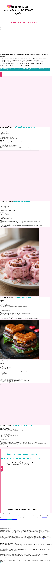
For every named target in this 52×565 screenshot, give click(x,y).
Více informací (44, 517)
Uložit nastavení (3, 562)
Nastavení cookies (3, 519)
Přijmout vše (14, 519)
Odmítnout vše (9, 519)
